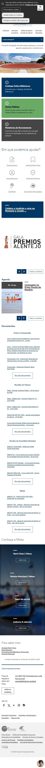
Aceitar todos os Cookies (13, 15)
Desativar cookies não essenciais (16, 20)
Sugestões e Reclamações (27, 715)
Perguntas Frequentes (9, 715)
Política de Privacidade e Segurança (23, 734)
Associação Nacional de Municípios (31, 742)
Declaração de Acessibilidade (11, 737)
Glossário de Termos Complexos (32, 737)
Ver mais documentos (22, 375)
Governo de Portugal (8, 740)
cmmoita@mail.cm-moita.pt (25, 681)
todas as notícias (36, 271)
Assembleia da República (10, 742)
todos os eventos (36, 318)
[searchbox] (22, 39)
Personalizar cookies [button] (11, 9)
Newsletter (5, 718)
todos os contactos (7, 690)
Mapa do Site (15, 718)
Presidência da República (25, 740)
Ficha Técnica (6, 734)
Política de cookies (32, 5)
